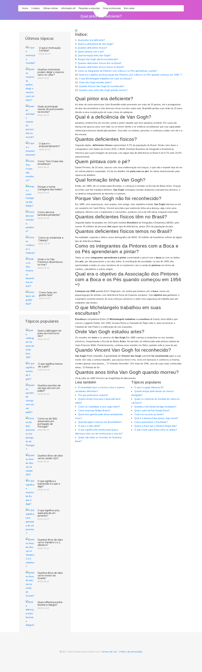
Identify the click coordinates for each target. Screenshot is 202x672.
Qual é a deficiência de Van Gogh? (96, 44)
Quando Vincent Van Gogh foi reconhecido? (101, 86)
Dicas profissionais (112, 8)
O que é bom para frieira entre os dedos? (155, 429)
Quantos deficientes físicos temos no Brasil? (101, 67)
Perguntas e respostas (89, 8)
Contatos (35, 8)
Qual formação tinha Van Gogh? (94, 55)
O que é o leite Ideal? (89, 426)
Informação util (68, 8)
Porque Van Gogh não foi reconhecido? (98, 59)
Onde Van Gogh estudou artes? (95, 82)
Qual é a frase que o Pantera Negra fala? (155, 426)
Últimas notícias (50, 8)
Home (25, 8)
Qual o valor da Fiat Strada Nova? (152, 410)
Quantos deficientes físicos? (92, 47)
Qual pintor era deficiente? (91, 40)
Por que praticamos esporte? (93, 395)
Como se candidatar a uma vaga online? (99, 406)
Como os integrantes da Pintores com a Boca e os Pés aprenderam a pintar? (117, 71)
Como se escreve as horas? (149, 414)
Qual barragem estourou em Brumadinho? (100, 422)
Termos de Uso (109, 651)
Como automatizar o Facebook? (151, 422)
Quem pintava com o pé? (91, 51)
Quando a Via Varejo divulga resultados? (155, 406)
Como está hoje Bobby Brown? (94, 410)
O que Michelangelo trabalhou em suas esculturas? (105, 78)
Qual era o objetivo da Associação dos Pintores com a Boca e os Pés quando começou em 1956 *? (130, 74)
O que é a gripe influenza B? (149, 387)
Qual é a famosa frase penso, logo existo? (156, 418)
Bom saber (129, 8)
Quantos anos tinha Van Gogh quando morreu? (103, 90)
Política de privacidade (130, 651)
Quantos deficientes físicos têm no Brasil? (100, 63)
